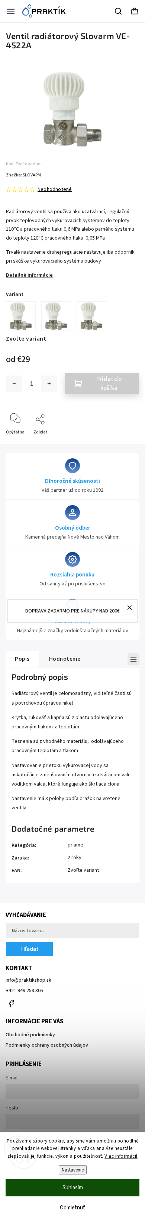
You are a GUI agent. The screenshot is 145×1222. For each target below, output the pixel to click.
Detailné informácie (29, 275)
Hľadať (29, 949)
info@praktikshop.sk (28, 980)
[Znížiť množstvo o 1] (14, 384)
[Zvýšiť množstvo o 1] (49, 384)
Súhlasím (72, 1188)
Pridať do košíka (109, 384)
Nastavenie (73, 1169)
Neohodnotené (55, 189)
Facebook (11, 1003)
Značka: (23, 175)
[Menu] (10, 11)
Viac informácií (121, 1156)
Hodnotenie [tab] (65, 659)
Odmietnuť (72, 1208)
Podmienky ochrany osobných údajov (47, 1045)
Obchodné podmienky (30, 1035)
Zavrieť (126, 444)
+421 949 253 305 (24, 990)
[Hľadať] (118, 11)
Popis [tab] (22, 659)
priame (75, 845)
